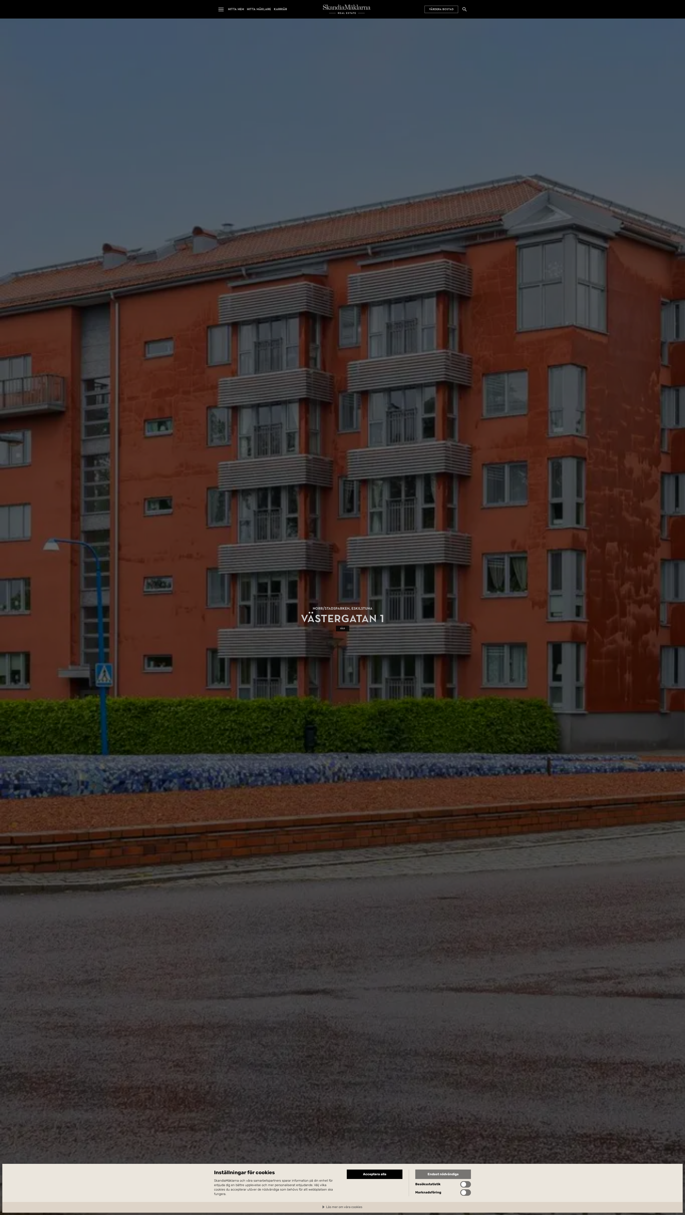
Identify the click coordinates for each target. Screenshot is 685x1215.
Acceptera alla (374, 1174)
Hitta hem (236, 9)
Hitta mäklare (259, 9)
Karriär (280, 9)
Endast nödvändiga (443, 1174)
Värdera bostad (441, 9)
